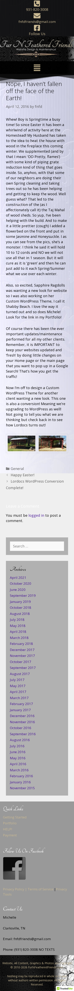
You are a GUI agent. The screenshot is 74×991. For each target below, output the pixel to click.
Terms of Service (40, 889)
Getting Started (15, 817)
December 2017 (22, 649)
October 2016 (20, 728)
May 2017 (17, 686)
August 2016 (20, 740)
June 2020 (17, 589)
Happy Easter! (22, 475)
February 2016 (21, 776)
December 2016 (22, 716)
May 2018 (17, 625)
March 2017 (19, 698)
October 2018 (20, 607)
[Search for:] (37, 546)
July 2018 (17, 619)
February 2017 (21, 703)
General (17, 468)
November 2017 (22, 655)
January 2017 (20, 710)
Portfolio (10, 823)
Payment (10, 835)
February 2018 (21, 643)
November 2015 (22, 788)
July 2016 (17, 746)
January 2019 (20, 601)
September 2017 (23, 667)
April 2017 (18, 691)
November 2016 (22, 722)
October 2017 (20, 661)
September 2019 (23, 595)
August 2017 (20, 674)
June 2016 (17, 752)
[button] (37, 67)
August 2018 (20, 613)
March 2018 (19, 637)
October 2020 (20, 583)
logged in (36, 515)
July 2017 (17, 679)
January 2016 (20, 782)
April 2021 (18, 577)
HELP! (7, 829)
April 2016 (18, 764)
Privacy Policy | (15, 889)
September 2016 (23, 734)
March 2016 (19, 770)
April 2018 (18, 631)
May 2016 (17, 758)
